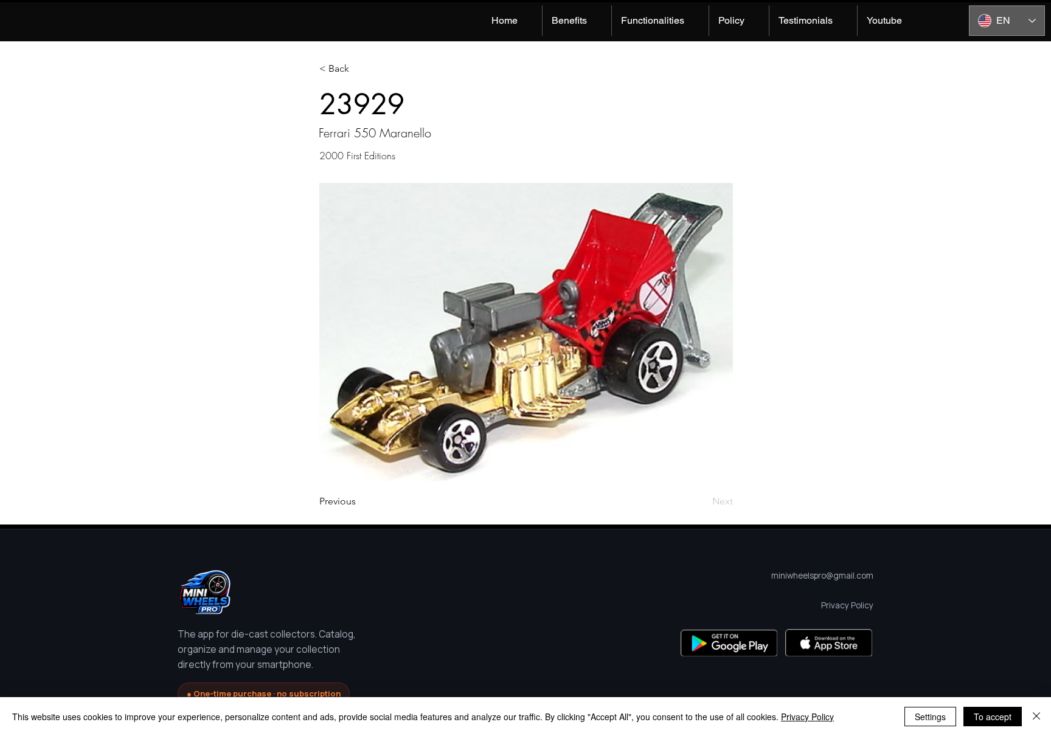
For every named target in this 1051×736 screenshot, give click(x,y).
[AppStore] (828, 642)
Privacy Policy (807, 716)
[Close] (1036, 716)
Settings (930, 716)
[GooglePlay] (729, 642)
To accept (992, 716)
